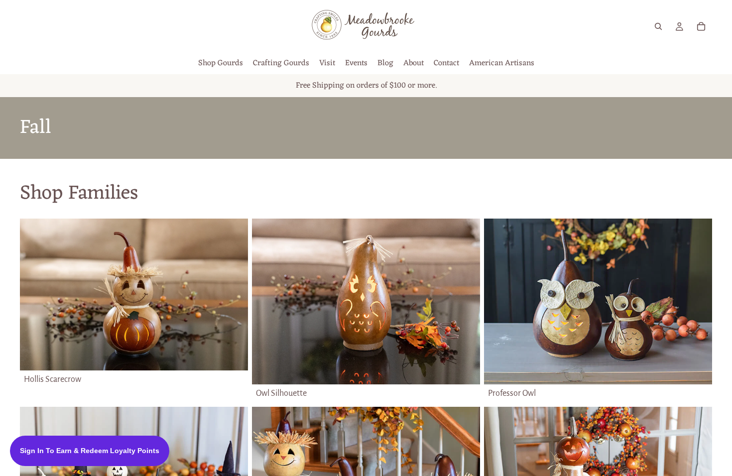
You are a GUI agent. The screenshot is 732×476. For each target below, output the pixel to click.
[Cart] (701, 26)
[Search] (658, 26)
